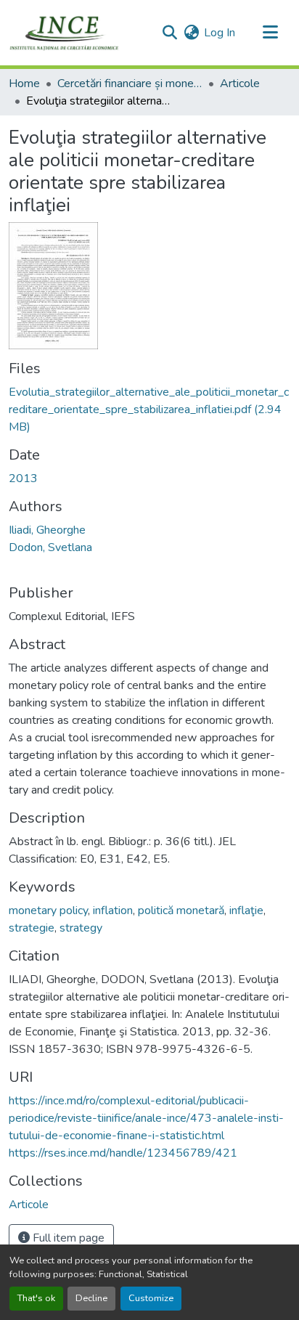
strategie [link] (31, 928)
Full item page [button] (67, 1238)
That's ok (36, 1298)
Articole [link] (240, 83)
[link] (149, 409)
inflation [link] (113, 910)
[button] (64, 33)
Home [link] (24, 83)
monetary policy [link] (48, 910)
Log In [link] (219, 33)
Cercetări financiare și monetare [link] (129, 83)
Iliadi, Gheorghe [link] (47, 530)
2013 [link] (23, 478)
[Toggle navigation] (270, 32)
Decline (91, 1298)
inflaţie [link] (246, 910)
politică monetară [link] (181, 910)
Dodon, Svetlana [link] (50, 547)
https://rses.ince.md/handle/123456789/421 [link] (123, 1153)
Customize (150, 1298)
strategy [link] (81, 928)
